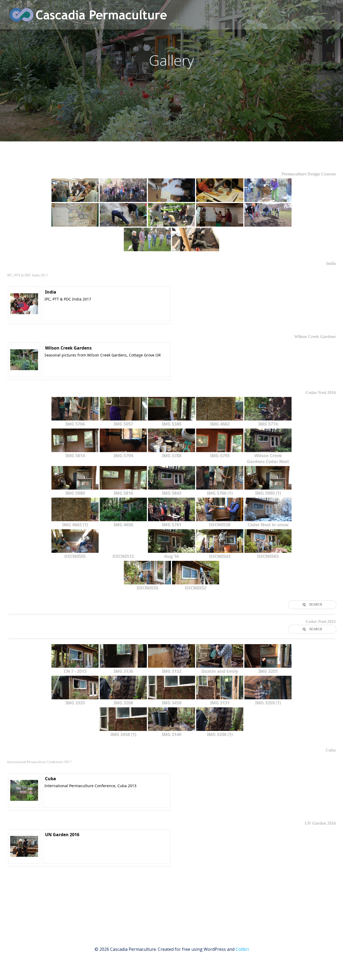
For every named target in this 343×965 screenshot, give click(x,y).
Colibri (242, 949)
